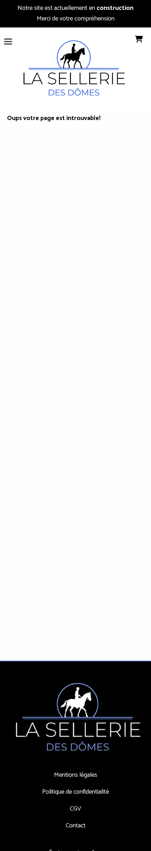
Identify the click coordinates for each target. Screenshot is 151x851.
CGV (75, 808)
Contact (76, 825)
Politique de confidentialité (75, 792)
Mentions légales (75, 775)
